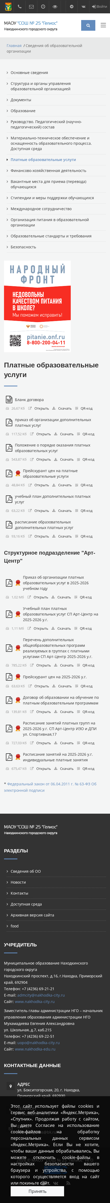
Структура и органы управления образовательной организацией (41, 86)
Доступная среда (26, 904)
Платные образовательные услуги (43, 159)
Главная (14, 45)
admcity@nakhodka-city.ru (41, 995)
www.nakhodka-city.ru (35, 1001)
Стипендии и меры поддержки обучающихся (52, 197)
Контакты (19, 893)
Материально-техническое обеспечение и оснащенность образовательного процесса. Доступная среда (51, 143)
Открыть (41, 408)
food (15, 925)
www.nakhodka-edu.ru (35, 1049)
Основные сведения (29, 72)
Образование (23, 110)
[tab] (55, 557)
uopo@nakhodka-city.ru (38, 1042)
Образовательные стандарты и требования (51, 235)
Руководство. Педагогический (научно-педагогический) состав (46, 124)
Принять (37, 1191)
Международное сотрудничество (41, 208)
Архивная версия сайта (32, 915)
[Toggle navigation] (103, 26)
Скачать (65, 408)
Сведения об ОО (26, 871)
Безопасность (23, 246)
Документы (21, 99)
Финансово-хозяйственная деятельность (48, 170)
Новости (18, 882)
